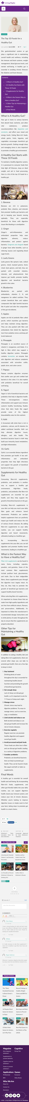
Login (25, 900)
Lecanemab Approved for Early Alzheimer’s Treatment (22, 835)
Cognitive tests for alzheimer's (8, 1062)
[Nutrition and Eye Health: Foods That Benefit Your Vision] (21, 849)
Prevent (4, 863)
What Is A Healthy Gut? (14, 82)
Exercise (5, 979)
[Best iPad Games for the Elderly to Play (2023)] (22, 1021)
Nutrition (4, 34)
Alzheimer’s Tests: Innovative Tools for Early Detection (7, 835)
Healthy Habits (20, 979)
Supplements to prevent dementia (8, 1057)
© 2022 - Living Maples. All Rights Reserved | (14, 1100)
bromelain (11, 356)
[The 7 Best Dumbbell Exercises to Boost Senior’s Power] (8, 982)
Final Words (10, 109)
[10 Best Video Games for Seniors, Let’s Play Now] (8, 1021)
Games (4, 1018)
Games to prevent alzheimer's (8, 1067)
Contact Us (6, 1087)
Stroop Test (18, 1051)
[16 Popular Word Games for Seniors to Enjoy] (8, 1003)
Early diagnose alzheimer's (7, 1052)
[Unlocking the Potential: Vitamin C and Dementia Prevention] (7, 849)
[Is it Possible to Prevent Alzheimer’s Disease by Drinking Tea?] (7, 866)
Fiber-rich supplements (9, 561)
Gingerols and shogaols (15, 244)
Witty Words (18, 1078)
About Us (5, 1084)
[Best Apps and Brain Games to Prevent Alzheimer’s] (22, 1003)
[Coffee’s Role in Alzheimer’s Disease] (21, 866)
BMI (4, 1078)
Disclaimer (6, 1090)
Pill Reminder (6, 1075)
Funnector (17, 1075)
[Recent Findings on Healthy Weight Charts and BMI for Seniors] (22, 982)
